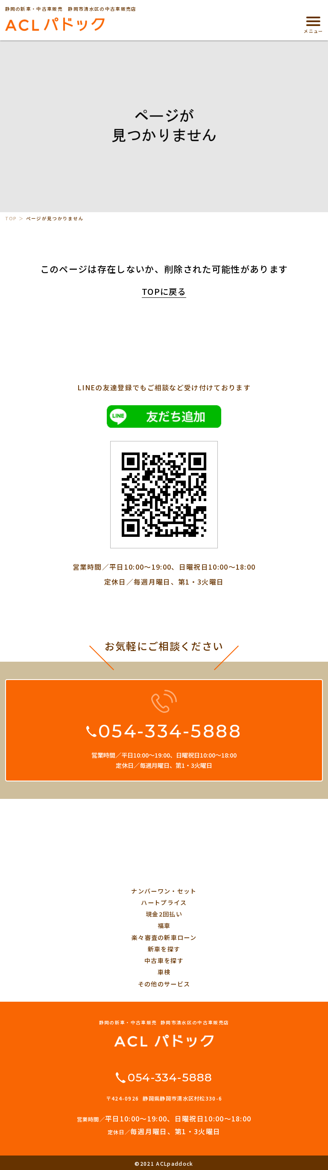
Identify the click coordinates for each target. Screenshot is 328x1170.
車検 (164, 972)
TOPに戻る (164, 291)
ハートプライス (164, 902)
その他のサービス (164, 984)
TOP (11, 218)
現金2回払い (164, 914)
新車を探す (164, 949)
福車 (164, 925)
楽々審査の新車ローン (164, 937)
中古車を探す (164, 960)
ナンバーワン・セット (163, 891)
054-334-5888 (170, 731)
